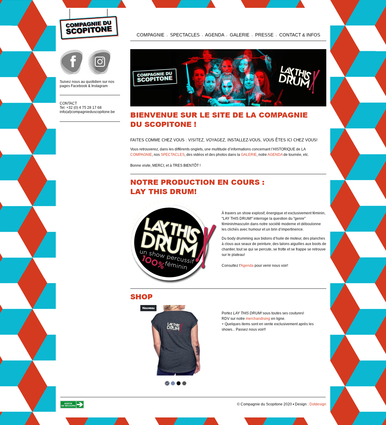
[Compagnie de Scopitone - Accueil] (89, 39)
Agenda (247, 265)
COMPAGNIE (151, 35)
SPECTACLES (185, 35)
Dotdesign (317, 404)
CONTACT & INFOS (299, 35)
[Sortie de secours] (72, 407)
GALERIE (240, 35)
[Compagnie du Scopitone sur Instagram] (98, 74)
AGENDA (214, 35)
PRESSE (264, 35)
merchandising (258, 318)
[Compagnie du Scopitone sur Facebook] (72, 74)
